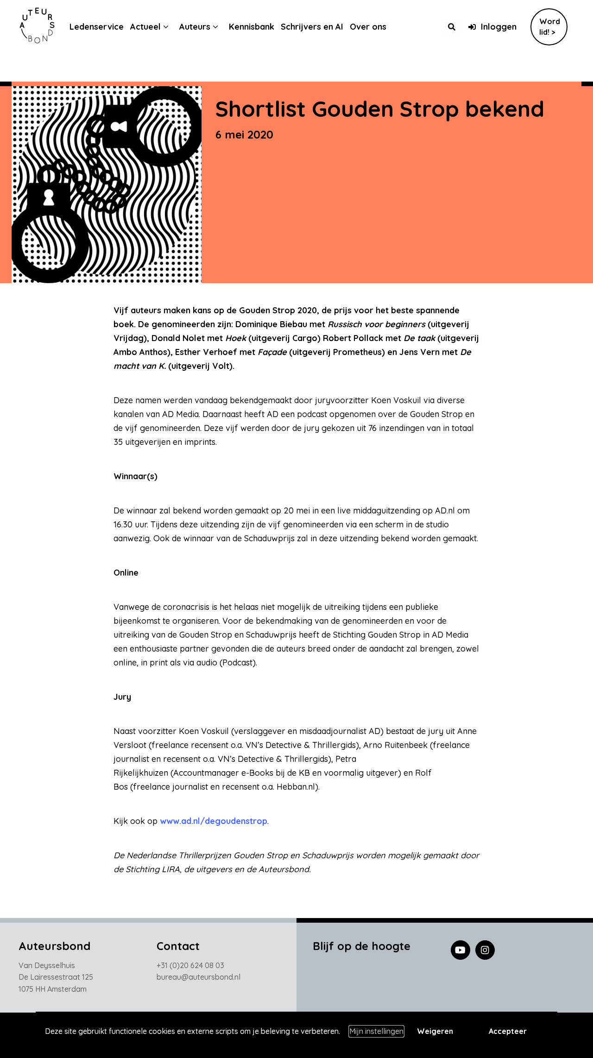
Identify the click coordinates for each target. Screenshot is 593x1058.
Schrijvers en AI (312, 26)
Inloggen (499, 26)
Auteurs (194, 26)
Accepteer (508, 1031)
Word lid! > (549, 27)
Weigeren (435, 1031)
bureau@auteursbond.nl (198, 977)
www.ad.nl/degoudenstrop (213, 821)
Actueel (145, 26)
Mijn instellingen (376, 1031)
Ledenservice (96, 26)
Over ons (368, 26)
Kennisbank (251, 26)
